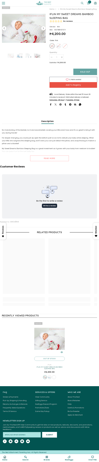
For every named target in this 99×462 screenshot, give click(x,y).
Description (47, 121)
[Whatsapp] (80, 104)
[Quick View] (61, 352)
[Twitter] (55, 104)
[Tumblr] (65, 104)
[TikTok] (22, 441)
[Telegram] (70, 104)
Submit (49, 435)
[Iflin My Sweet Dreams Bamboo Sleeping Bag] (49, 338)
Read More (49, 158)
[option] (24, 28)
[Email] (75, 104)
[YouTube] (28, 441)
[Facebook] (51, 104)
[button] (4, 28)
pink (45, 377)
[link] (24, 301)
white (54, 377)
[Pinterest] (60, 104)
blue (49, 377)
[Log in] (95, 3)
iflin (58, 27)
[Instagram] (11, 441)
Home (52, 9)
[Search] (82, 3)
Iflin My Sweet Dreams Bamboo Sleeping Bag (49, 367)
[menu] (3, 3)
